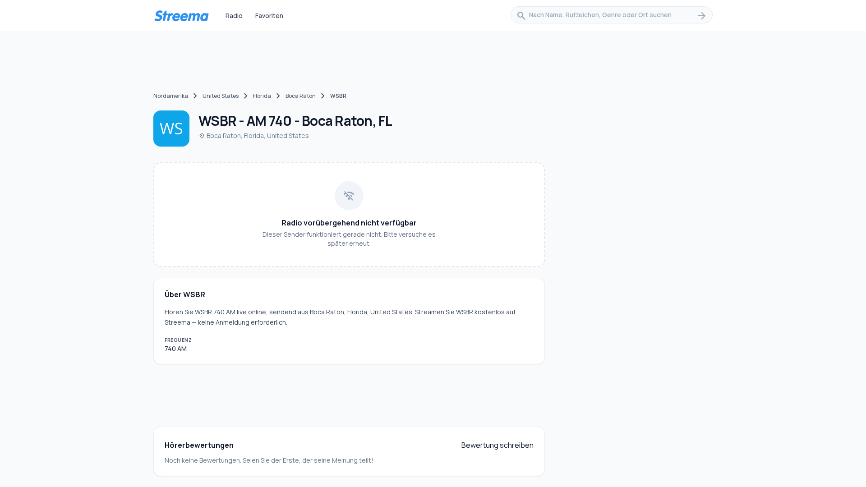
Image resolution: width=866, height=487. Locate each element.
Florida (262, 96)
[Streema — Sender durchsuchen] (181, 15)
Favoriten (269, 15)
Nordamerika (170, 96)
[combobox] (612, 15)
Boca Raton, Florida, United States (253, 135)
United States (221, 96)
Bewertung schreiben (497, 445)
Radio (234, 15)
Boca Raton (301, 96)
